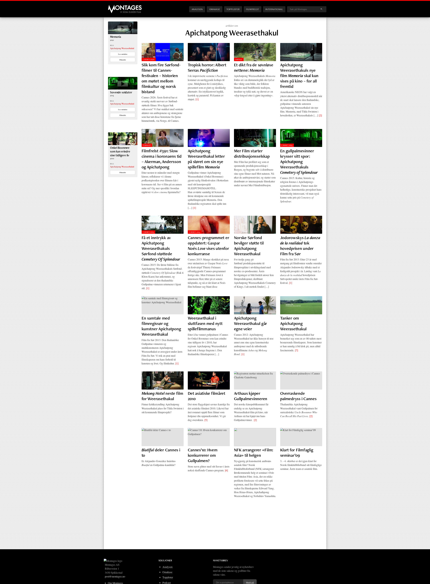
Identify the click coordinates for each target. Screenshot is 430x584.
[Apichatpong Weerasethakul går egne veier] (255, 305)
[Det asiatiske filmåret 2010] (209, 380)
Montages (113, 6)
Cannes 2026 (148, 59)
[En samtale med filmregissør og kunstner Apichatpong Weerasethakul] (163, 305)
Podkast (147, 145)
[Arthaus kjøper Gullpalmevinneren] (255, 380)
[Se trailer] (122, 33)
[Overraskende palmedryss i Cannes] (301, 380)
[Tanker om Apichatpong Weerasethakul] (301, 305)
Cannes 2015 (286, 145)
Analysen (197, 9)
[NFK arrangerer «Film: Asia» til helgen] (255, 437)
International (274, 9)
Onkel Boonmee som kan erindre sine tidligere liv (120, 151)
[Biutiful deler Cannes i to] (163, 437)
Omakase (214, 9)
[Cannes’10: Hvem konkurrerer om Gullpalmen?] (209, 437)
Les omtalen (122, 54)
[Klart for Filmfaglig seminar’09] (301, 437)
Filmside (122, 60)
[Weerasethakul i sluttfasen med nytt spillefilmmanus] (209, 305)
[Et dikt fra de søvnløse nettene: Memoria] (255, 52)
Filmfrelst (252, 9)
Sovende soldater (121, 92)
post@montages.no (115, 576)
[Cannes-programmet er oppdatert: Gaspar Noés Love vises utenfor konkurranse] (209, 225)
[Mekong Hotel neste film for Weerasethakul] (163, 380)
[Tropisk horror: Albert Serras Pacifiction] (209, 52)
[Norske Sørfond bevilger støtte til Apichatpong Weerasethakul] (255, 225)
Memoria (115, 37)
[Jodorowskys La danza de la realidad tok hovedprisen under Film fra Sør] (301, 225)
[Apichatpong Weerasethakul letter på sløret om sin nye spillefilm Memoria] (209, 138)
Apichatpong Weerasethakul (122, 48)
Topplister (233, 9)
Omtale (238, 59)
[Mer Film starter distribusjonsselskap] (255, 138)
